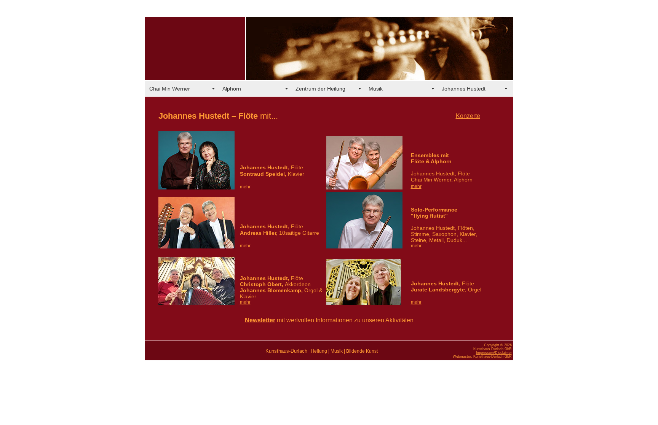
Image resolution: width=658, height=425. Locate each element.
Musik (376, 89)
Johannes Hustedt (464, 89)
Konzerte (468, 116)
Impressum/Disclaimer (494, 353)
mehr (416, 186)
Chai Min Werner (169, 89)
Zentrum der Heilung (320, 89)
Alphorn (231, 89)
